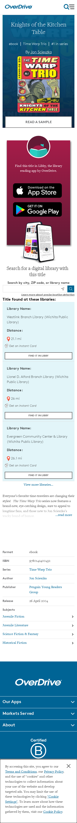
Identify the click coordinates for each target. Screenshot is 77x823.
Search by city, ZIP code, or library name (38, 283)
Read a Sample (38, 122)
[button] (38, 702)
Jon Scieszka (41, 52)
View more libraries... (38, 485)
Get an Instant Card (22, 346)
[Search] (70, 289)
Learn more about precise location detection (47, 294)
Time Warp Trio (34, 44)
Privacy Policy (53, 771)
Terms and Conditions (21, 771)
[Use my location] (62, 289)
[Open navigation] (69, 7)
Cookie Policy (52, 812)
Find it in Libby (38, 355)
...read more (63, 515)
